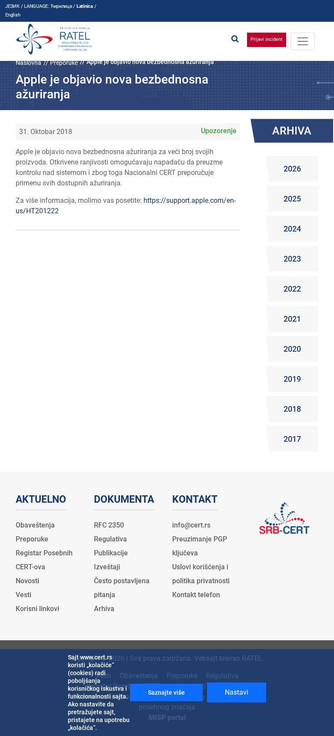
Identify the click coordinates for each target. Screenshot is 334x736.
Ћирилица (61, 6)
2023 (292, 258)
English (12, 15)
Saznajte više (166, 692)
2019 (292, 378)
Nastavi (236, 692)
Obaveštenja (35, 525)
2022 (292, 288)
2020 (292, 348)
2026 (292, 168)
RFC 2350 (109, 525)
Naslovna (28, 62)
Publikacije (111, 553)
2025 (292, 198)
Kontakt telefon (196, 595)
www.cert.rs (96, 657)
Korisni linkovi (37, 609)
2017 (292, 439)
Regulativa (110, 539)
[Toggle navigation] (303, 41)
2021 (292, 318)
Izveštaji (107, 567)
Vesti (23, 595)
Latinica (85, 6)
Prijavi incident (266, 39)
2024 (292, 228)
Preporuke (64, 62)
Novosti (27, 581)
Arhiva (104, 609)
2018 (292, 408)
